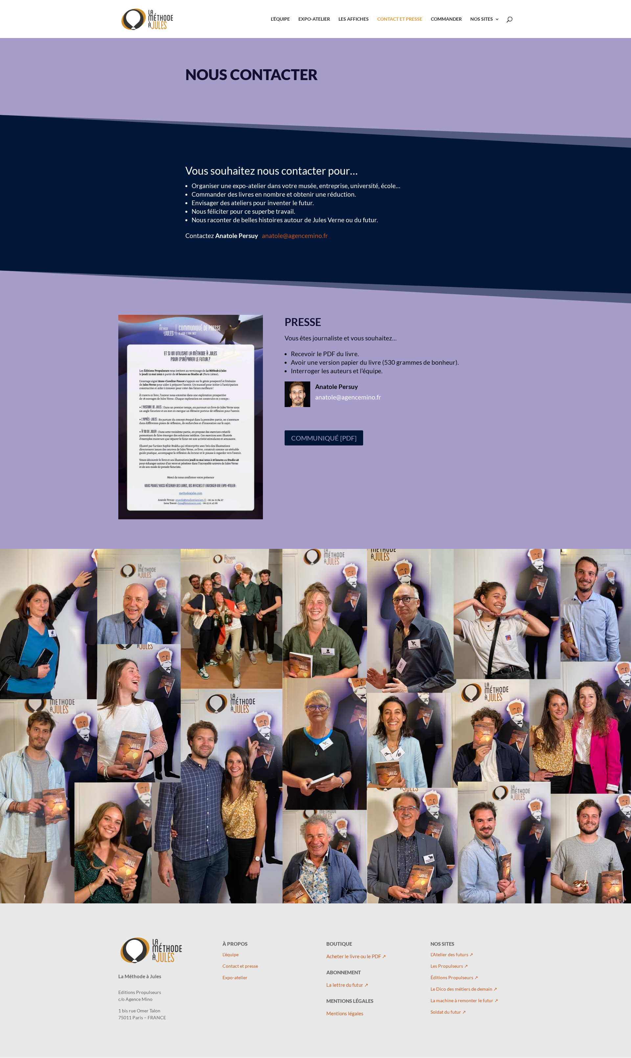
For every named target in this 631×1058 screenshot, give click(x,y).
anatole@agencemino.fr (295, 235)
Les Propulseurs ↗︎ (449, 966)
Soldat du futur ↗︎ (448, 1012)
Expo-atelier (234, 977)
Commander (446, 19)
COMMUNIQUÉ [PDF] (324, 438)
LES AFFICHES (354, 19)
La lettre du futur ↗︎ (347, 985)
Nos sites (481, 19)
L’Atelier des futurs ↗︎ (452, 954)
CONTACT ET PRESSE (399, 19)
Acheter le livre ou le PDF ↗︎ (356, 956)
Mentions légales (344, 1013)
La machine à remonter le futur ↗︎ (464, 1000)
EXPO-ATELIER (314, 19)
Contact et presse (240, 966)
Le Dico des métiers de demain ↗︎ (464, 989)
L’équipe (230, 954)
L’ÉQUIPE (280, 19)
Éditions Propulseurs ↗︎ (454, 977)
